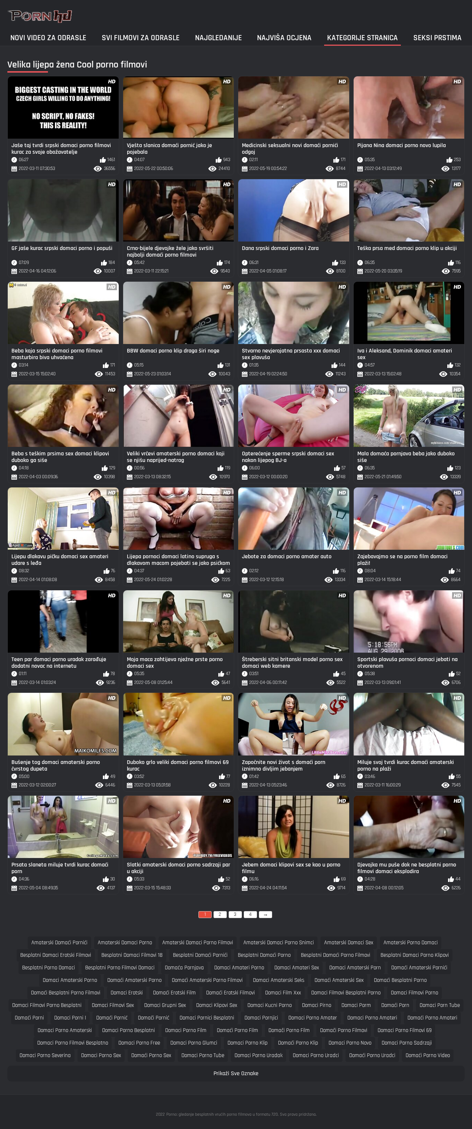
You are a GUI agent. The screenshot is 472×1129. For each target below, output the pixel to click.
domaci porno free (139, 1042)
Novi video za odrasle (48, 38)
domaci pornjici (261, 1017)
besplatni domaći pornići (200, 955)
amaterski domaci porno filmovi (197, 942)
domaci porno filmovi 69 (404, 1030)
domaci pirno (316, 1005)
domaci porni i (70, 1017)
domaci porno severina (45, 1055)
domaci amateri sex (296, 967)
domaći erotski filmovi (230, 992)
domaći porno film (237, 1030)
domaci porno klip (248, 1042)
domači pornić (153, 1017)
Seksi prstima (437, 38)
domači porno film (289, 1030)
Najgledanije (218, 38)
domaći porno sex (151, 1055)
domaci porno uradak (258, 1055)
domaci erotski (127, 992)
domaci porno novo (350, 1042)
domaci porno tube (202, 1055)
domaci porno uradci (316, 1055)
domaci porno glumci (193, 1042)
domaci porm (356, 1005)
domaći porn (395, 1005)
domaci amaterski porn (355, 967)
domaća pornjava (184, 967)
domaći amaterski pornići (419, 967)
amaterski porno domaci (411, 942)
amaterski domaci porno (125, 942)
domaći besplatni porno (400, 980)
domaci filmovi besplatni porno (346, 992)
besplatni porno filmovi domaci (120, 967)
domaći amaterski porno (134, 980)
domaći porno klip (298, 1042)
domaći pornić (112, 1017)
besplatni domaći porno (264, 955)
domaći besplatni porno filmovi (65, 992)
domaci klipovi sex (216, 1005)
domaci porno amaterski (65, 1030)
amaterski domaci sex (348, 942)
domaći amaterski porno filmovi (207, 980)
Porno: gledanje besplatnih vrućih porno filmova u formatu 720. (222, 1114)
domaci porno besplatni (128, 1030)
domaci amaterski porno (70, 980)
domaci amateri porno (239, 967)
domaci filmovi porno (414, 992)
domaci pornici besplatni (207, 1017)
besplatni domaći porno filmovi (335, 955)
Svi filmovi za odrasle (141, 38)
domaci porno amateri (372, 1017)
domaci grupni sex (165, 1005)
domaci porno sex (101, 1055)
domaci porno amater (312, 1017)
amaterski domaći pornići (59, 942)
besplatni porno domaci (48, 967)
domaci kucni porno (269, 1005)
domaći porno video (428, 1055)
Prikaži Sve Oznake (236, 1073)
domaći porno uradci (372, 1055)
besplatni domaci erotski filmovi (55, 955)
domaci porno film (185, 1030)
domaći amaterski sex (339, 980)
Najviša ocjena (284, 38)
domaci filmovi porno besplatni (46, 1005)
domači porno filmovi (343, 1030)
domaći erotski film (174, 992)
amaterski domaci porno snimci (278, 942)
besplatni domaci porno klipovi (415, 955)
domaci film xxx (283, 992)
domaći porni (29, 1017)
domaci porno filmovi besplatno (72, 1042)
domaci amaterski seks (278, 980)
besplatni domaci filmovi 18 (132, 955)
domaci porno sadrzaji (407, 1042)
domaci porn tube (440, 1005)
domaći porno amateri (432, 1017)
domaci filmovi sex (113, 1005)
